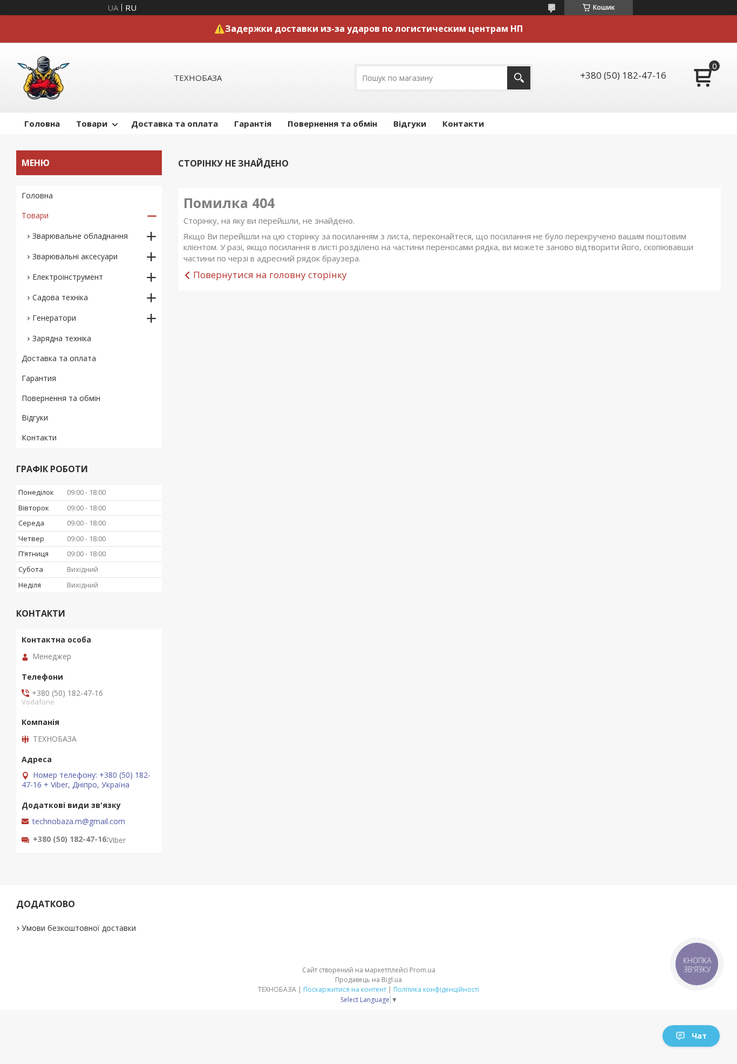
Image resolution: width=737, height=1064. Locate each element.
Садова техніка (60, 297)
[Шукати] (518, 77)
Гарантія (252, 123)
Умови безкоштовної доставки (79, 928)
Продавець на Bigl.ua (368, 979)
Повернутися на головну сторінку (270, 274)
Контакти (463, 123)
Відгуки (409, 123)
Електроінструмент (67, 277)
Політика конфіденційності (436, 989)
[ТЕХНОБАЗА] (43, 78)
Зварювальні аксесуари (75, 256)
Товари (91, 123)
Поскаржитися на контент (344, 989)
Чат (699, 1036)
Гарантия (39, 378)
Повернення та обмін (332, 123)
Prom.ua (422, 970)
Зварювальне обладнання (80, 236)
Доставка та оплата (174, 123)
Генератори (54, 318)
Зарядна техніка (61, 338)
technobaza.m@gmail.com (78, 821)
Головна (42, 123)
